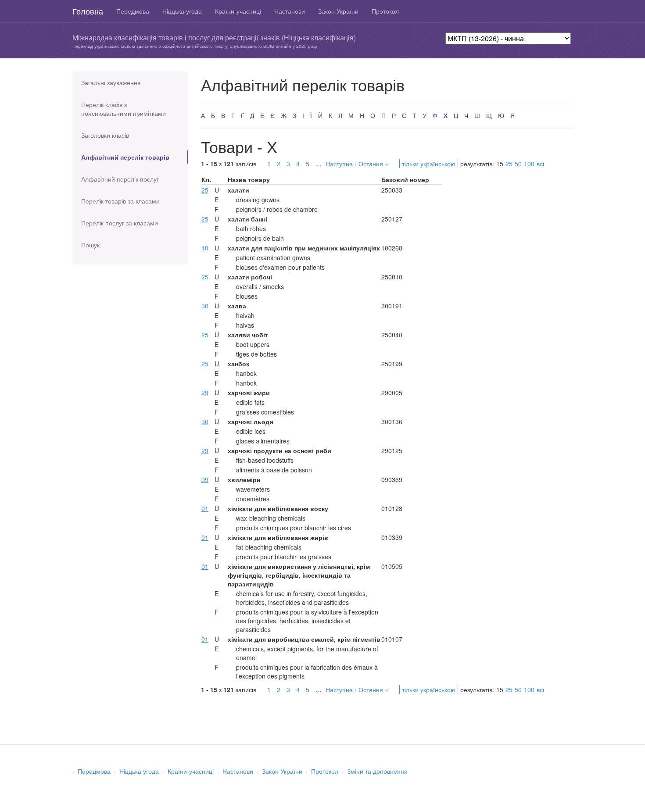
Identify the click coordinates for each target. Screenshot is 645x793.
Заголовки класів (105, 135)
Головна (87, 11)
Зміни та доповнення (377, 771)
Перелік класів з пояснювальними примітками (123, 109)
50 (518, 163)
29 (204, 392)
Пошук (90, 244)
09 (204, 479)
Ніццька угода (182, 11)
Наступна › (341, 163)
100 (529, 163)
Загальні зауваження (111, 82)
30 (204, 305)
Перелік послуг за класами (119, 222)
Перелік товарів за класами (120, 200)
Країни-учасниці (238, 11)
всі (540, 163)
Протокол (385, 11)
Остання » (373, 163)
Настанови (289, 11)
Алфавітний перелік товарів (125, 157)
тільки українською (428, 163)
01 (204, 508)
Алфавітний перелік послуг (120, 179)
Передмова (132, 11)
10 (204, 247)
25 (508, 163)
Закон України (338, 11)
